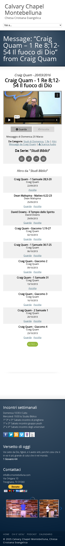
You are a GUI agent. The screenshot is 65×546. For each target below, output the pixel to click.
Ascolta (45, 129)
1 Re (47, 141)
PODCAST (32, 534)
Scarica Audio (48, 144)
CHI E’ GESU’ (18, 534)
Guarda (23, 129)
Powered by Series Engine (32, 353)
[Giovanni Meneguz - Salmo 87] (22, 509)
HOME (6, 534)
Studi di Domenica (33, 141)
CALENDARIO (45, 534)
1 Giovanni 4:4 (10, 459)
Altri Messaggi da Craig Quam (33, 143)
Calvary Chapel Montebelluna (24, 9)
